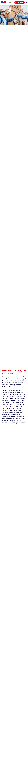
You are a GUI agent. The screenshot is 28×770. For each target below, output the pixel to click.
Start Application (19, 2)
